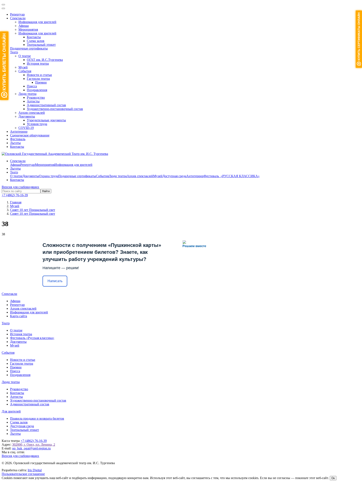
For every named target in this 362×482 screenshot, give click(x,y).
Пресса (32, 86)
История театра (38, 63)
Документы (26, 116)
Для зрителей (11, 411)
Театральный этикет (41, 44)
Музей (23, 67)
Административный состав (46, 105)
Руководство (36, 97)
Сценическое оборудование (29, 135)
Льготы (15, 143)
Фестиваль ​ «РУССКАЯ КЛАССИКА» (232, 176)
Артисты (33, 101)
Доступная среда (174, 176)
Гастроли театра (38, 78)
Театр (14, 52)
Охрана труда (48, 176)
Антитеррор (18, 131)
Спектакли (18, 18)
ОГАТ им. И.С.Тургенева (45, 60)
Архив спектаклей (31, 112)
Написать (55, 281)
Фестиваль (17, 139)
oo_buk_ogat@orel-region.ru (31, 448)
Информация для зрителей (37, 22)
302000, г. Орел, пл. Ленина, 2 (33, 444)
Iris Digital (35, 470)
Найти (46, 191)
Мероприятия (28, 29)
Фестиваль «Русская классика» (32, 338)
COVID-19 (26, 128)
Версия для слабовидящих (20, 187)
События (24, 71)
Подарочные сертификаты (29, 48)
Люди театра (27, 94)
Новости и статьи (39, 75)
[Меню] (3, 4)
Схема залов (35, 41)
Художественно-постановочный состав (55, 109)
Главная (15, 202)
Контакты (34, 37)
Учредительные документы (46, 120)
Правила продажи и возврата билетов (37, 418)
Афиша (23, 26)
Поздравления (37, 90)
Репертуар (17, 14)
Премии (41, 82)
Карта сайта (18, 316)
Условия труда (37, 124)
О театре (24, 56)
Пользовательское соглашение (23, 474)
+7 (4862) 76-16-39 (15, 195)
